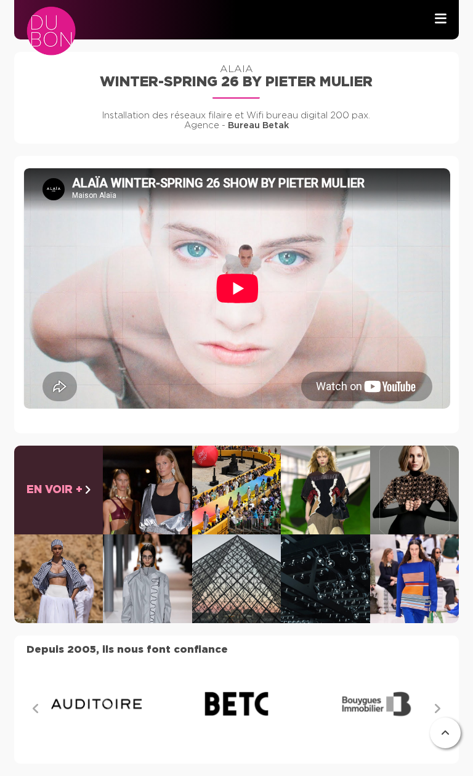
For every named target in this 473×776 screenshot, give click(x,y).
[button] (437, 708)
